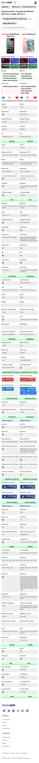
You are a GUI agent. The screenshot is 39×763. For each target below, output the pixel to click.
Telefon (17, 7)
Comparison (6, 719)
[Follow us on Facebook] (4, 711)
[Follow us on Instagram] (18, 711)
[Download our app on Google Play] (23, 711)
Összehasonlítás (30, 7)
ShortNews (6, 728)
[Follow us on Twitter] (9, 711)
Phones (4, 722)
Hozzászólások (9, 101)
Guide (4, 725)
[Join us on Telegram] (13, 711)
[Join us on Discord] (27, 711)
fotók (3, 101)
